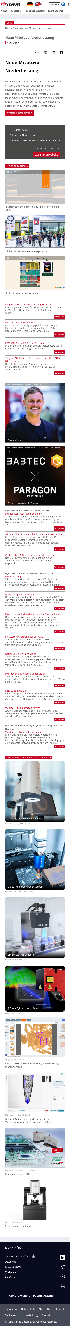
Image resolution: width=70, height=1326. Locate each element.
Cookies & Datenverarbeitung (21, 1315)
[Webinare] (62, 1286)
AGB (41, 1309)
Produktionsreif (13, 1066)
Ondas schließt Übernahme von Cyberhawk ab (30, 555)
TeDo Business (13, 1266)
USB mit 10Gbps (14, 576)
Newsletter (55, 4)
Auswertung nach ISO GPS (19, 594)
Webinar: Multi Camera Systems (22, 708)
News (10, 23)
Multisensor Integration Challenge (23, 513)
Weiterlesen (59, 317)
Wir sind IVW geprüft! (17, 1256)
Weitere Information (19, 113)
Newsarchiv (13, 42)
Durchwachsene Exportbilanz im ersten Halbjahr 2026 (32, 208)
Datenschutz (28, 1309)
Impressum (11, 1309)
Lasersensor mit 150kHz (18, 1174)
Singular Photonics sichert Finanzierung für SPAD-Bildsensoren (32, 360)
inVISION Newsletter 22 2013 (44, 140)
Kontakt (45, 1315)
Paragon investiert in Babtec (20, 322)
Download (10, 1261)
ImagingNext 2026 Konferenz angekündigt (28, 304)
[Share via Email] (45, 52)
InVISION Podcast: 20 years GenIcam (25, 343)
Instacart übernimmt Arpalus (22, 293)
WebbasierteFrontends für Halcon (23, 732)
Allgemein (17, 28)
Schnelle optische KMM (18, 1226)
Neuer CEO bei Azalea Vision (20, 653)
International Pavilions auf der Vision (25, 673)
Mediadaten (11, 1272)
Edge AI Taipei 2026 (16, 690)
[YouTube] (62, 1277)
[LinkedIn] (62, 1258)
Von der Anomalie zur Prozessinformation (28, 1122)
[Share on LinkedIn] (53, 52)
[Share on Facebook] (61, 52)
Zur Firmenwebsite (46, 154)
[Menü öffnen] (67, 11)
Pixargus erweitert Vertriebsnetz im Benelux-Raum (32, 614)
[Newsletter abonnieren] (62, 1267)
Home (8, 28)
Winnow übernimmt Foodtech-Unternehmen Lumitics (34, 534)
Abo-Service (11, 1277)
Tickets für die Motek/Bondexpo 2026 (26, 251)
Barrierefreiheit (55, 1309)
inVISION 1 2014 (18, 140)
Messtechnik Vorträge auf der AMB (24, 636)
